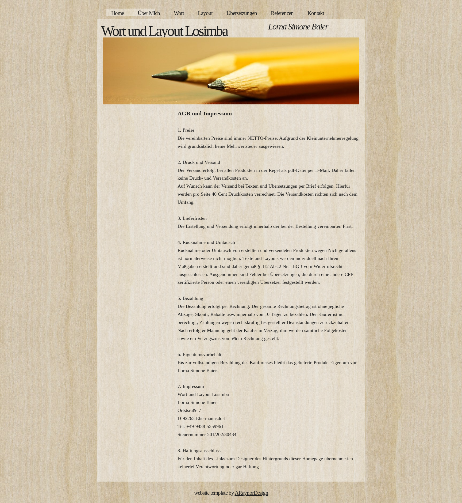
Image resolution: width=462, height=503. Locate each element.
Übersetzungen (241, 13)
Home (117, 13)
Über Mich (149, 13)
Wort (179, 13)
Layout (205, 13)
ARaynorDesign (251, 493)
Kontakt (315, 13)
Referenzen (282, 13)
